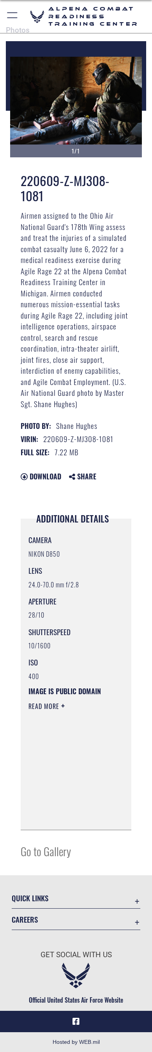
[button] (12, 16)
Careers (25, 919)
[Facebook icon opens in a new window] (76, 1022)
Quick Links (30, 898)
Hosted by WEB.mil (76, 1042)
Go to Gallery (46, 851)
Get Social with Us (76, 954)
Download (44, 476)
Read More (44, 706)
